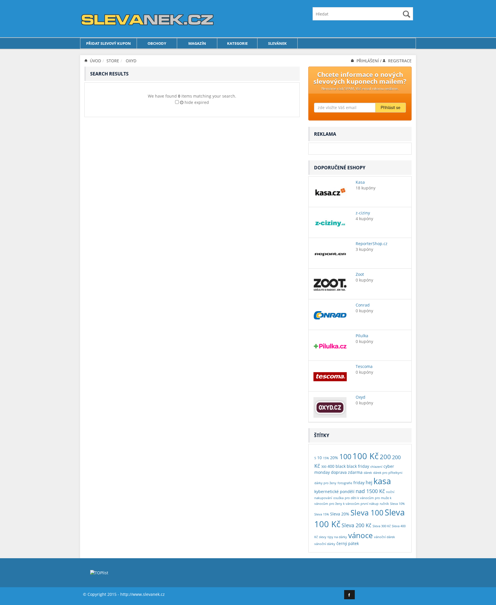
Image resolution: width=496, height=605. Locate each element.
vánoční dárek (384, 537)
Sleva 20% (339, 514)
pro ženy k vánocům (344, 504)
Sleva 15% (321, 514)
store (112, 60)
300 (323, 467)
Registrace (399, 60)
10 (319, 457)
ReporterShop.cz (372, 243)
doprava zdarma (347, 472)
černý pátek (347, 543)
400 (331, 466)
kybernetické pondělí (334, 491)
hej (369, 482)
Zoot (360, 274)
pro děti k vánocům (359, 498)
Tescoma (364, 366)
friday (359, 482)
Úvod (95, 60)
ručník (384, 504)
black (341, 466)
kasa (382, 481)
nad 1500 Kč (370, 491)
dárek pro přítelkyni (387, 473)
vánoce (360, 535)
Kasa (360, 182)
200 (385, 456)
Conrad (363, 305)
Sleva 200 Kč (356, 525)
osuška (338, 498)
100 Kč (365, 455)
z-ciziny (363, 213)
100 (345, 456)
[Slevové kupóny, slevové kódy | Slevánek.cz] (147, 18)
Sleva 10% (397, 504)
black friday (358, 466)
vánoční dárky (324, 544)
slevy (322, 537)
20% (334, 457)
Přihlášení (367, 60)
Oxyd (131, 60)
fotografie (345, 483)
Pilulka (362, 335)
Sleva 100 (366, 512)
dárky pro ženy (325, 483)
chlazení (376, 467)
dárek (368, 473)
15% (326, 458)
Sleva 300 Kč (382, 526)
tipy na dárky (337, 537)
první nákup (370, 504)
